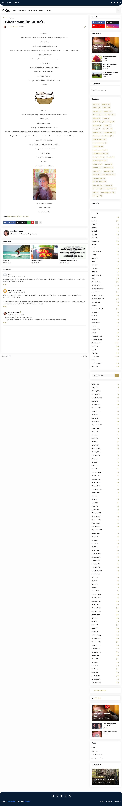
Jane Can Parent (99, 139)
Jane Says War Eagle (100, 153)
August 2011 (105, 655)
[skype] (120, 3)
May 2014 (105, 543)
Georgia (110, 122)
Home (3, 2)
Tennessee (97, 188)
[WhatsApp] (28, 222)
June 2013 (105, 581)
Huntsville (107, 129)
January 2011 (105, 679)
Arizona (96, 107)
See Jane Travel (99, 181)
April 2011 (105, 669)
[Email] (36, 222)
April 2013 (105, 587)
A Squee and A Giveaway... (110, 732)
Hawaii (107, 125)
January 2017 (105, 452)
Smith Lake (97, 185)
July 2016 (105, 458)
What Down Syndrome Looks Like (104, 47)
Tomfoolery (25, 216)
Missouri (108, 164)
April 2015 (105, 506)
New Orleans (108, 167)
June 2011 (105, 662)
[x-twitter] (114, 3)
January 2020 (105, 391)
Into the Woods (109, 132)
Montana (96, 167)
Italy (96, 136)
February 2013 (105, 594)
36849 (96, 104)
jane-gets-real (98, 157)
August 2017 (105, 428)
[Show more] (40, 222)
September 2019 (105, 397)
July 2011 (105, 659)
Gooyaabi (27, 801)
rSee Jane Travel (99, 178)
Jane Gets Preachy (99, 143)
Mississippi (97, 164)
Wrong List (6, 260)
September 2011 (105, 652)
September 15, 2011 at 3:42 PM (16, 314)
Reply (5, 284)
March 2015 (105, 509)
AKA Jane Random (16, 231)
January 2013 (105, 597)
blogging (10, 17)
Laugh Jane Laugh (99, 160)
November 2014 (105, 523)
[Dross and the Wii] (44, 252)
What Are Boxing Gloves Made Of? (109, 57)
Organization (108, 171)
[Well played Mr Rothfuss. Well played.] (97, 66)
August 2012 (105, 614)
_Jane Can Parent (97, 754)
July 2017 (105, 431)
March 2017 (105, 445)
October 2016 (105, 455)
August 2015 (105, 492)
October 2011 (105, 648)
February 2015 (105, 513)
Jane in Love (98, 146)
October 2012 (105, 608)
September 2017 (105, 425)
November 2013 (105, 564)
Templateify (11, 801)
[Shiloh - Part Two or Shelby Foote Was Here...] (97, 75)
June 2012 (105, 621)
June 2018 (105, 414)
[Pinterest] (32, 222)
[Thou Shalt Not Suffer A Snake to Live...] (97, 726)
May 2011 (105, 665)
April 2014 (105, 547)
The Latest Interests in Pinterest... (70, 260)
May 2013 (105, 584)
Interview (97, 132)
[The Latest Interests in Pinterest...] (73, 252)
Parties (96, 174)
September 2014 (105, 530)
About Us (8, 2)
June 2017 (105, 435)
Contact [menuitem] (48, 10)
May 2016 (105, 465)
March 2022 (105, 384)
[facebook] (111, 3)
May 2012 (105, 625)
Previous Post (6, 356)
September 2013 (105, 570)
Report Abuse (97, 698)
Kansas (110, 157)
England (96, 118)
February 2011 (105, 676)
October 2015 (105, 486)
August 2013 (105, 574)
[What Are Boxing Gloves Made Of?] (97, 58)
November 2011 (105, 645)
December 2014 (105, 520)
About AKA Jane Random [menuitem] (36, 10)
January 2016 (105, 475)
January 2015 (105, 516)
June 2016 (105, 462)
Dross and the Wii (36, 260)
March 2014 (105, 550)
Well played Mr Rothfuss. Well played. (110, 65)
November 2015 (105, 482)
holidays (96, 129)
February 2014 (105, 553)
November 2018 (105, 411)
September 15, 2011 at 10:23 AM (16, 292)
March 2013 (105, 591)
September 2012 (105, 611)
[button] (118, 10)
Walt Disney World (107, 192)
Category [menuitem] (22, 10)
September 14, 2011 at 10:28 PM (16, 276)
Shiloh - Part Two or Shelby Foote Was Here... (110, 73)
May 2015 (105, 503)
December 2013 (105, 560)
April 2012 (105, 628)
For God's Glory (98, 122)
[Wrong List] (16, 252)
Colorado (96, 114)
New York (97, 171)
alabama (106, 104)
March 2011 (105, 672)
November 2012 (105, 604)
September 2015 (105, 489)
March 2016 (105, 469)
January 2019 (105, 404)
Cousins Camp (109, 114)
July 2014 (105, 537)
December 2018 (105, 408)
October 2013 (105, 567)
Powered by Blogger (100, 690)
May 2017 (105, 438)
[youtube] (117, 3)
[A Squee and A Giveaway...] (97, 734)
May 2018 (105, 418)
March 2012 (105, 631)
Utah (95, 192)
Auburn (106, 107)
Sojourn (109, 185)
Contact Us (16, 2)
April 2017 (105, 442)
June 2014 (105, 540)
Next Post (84, 356)
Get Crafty (97, 125)
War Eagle (97, 196)
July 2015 (105, 496)
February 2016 (105, 472)
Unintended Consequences (103, 780)
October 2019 (105, 394)
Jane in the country (100, 150)
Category (94, 751)
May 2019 (105, 401)
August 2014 (105, 533)
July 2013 (105, 577)
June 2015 (105, 499)
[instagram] (65, 796)
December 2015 (105, 479)
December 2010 (105, 682)
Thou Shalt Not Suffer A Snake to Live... (109, 724)
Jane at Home (17, 216)
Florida (106, 118)
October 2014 (105, 526)
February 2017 (105, 448)
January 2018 (105, 421)
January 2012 (105, 638)
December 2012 (105, 601)
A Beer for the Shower (15, 290)
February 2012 (105, 635)
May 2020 (105, 387)
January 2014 (105, 557)
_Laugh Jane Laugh (98, 758)
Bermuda (97, 111)
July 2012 (105, 618)
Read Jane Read (108, 174)
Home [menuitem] (14, 10)
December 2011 (105, 642)
